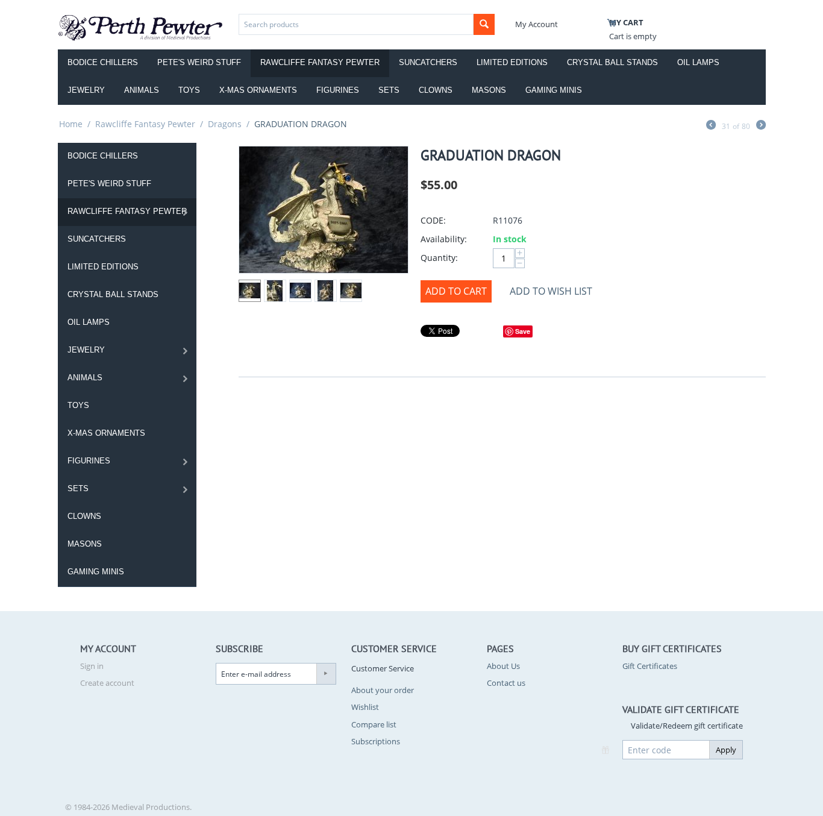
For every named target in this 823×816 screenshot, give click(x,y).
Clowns (435, 90)
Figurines (337, 90)
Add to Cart (456, 291)
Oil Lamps (698, 62)
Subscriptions (375, 741)
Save (522, 331)
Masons (489, 90)
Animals (141, 90)
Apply (726, 749)
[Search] (484, 24)
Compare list (373, 724)
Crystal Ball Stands (612, 62)
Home (71, 124)
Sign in (92, 666)
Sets (388, 90)
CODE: (433, 220)
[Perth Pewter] (141, 26)
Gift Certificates (649, 666)
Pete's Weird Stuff (199, 62)
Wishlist (365, 706)
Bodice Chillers (102, 62)
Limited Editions (512, 62)
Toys (189, 90)
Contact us (506, 682)
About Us (503, 666)
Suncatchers (428, 62)
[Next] (761, 126)
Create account (107, 682)
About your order (382, 690)
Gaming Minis (553, 90)
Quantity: (439, 257)
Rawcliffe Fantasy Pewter (320, 62)
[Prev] (711, 126)
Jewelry (86, 90)
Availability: (444, 239)
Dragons (225, 124)
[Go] (326, 674)
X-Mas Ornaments (258, 90)
